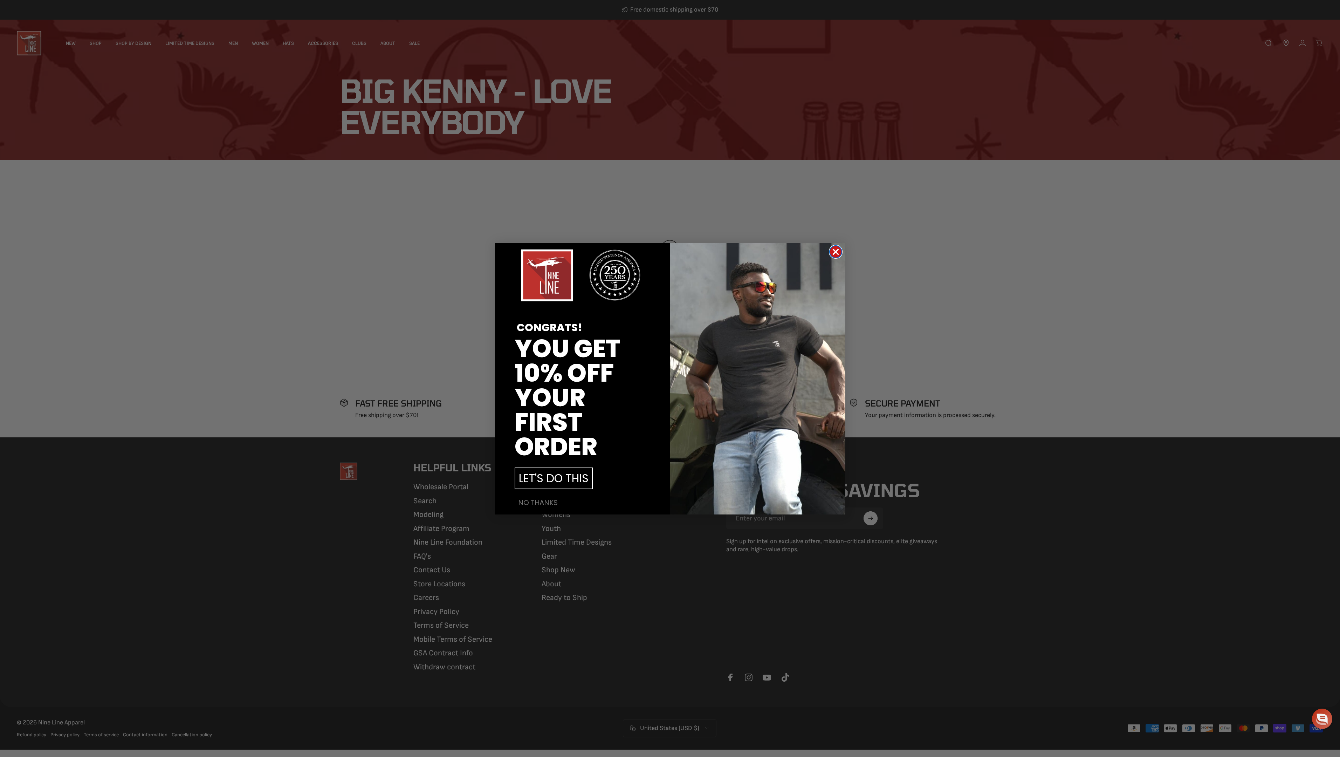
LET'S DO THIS (554, 478)
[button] (1322, 719)
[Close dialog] (836, 252)
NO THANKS (538, 502)
